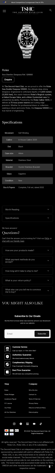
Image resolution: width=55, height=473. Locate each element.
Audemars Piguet (10, 399)
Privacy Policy (33, 403)
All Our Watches (10, 412)
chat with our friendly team (13, 241)
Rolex (6, 390)
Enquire (8, 79)
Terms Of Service (34, 399)
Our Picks (7, 407)
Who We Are (33, 390)
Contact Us (32, 394)
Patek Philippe (9, 394)
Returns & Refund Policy (37, 407)
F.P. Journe (8, 403)
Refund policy (33, 412)
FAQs (47, 238)
